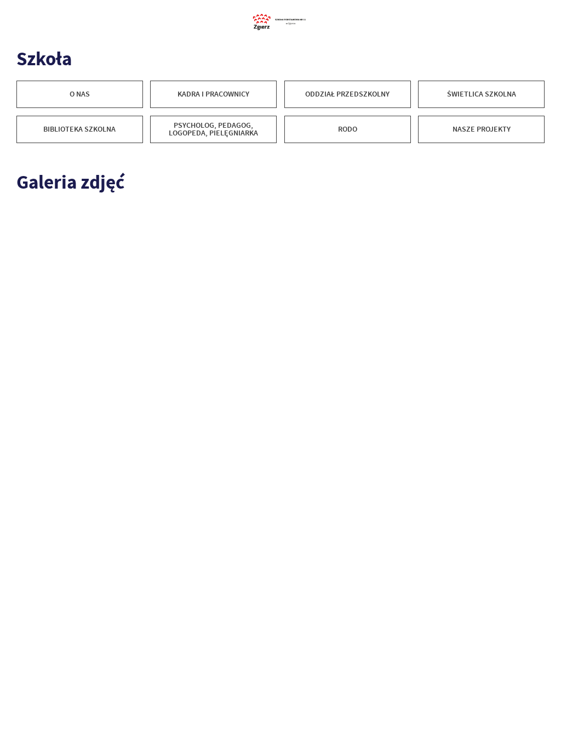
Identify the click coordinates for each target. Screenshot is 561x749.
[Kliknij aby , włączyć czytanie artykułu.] (22, 156)
